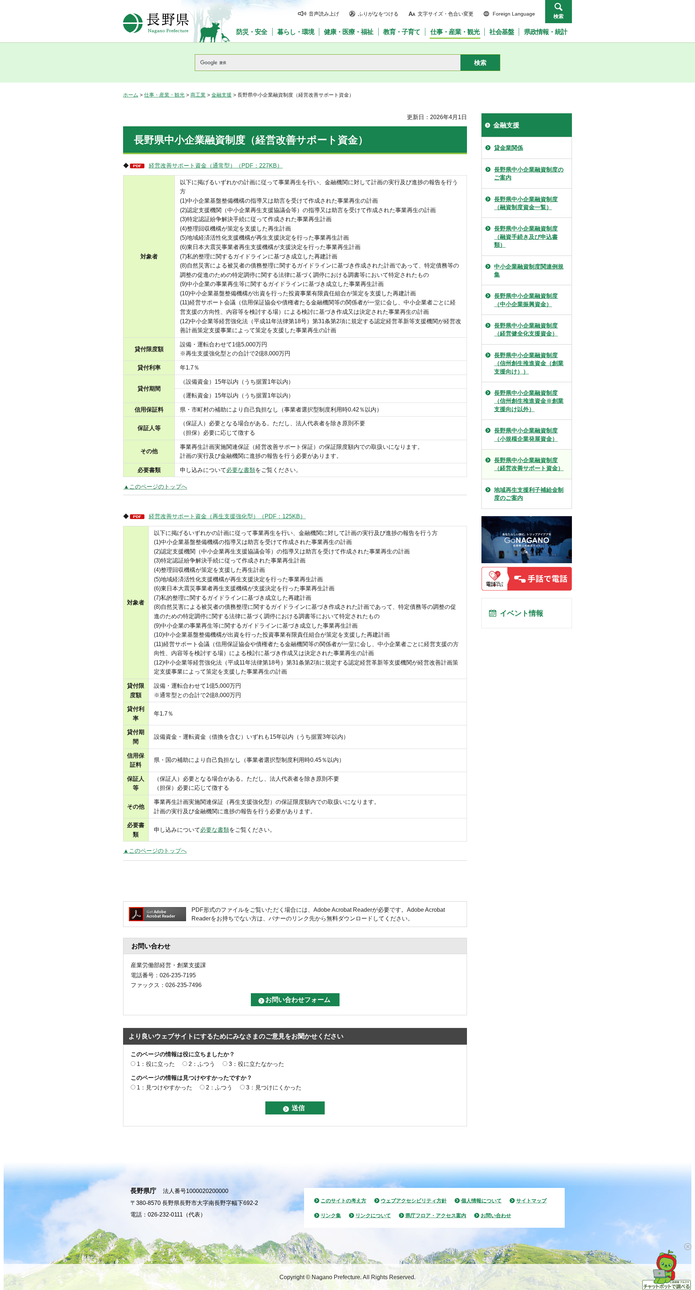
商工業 (198, 95)
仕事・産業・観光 (164, 95)
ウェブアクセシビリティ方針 (414, 1200)
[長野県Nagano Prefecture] (156, 23)
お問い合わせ (496, 1215)
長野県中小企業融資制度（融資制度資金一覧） (526, 203)
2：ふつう (202, 1064)
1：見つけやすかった (164, 1087)
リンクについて (373, 1215)
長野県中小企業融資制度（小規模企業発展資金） (526, 434)
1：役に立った (156, 1064)
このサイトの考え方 (343, 1200)
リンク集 (331, 1215)
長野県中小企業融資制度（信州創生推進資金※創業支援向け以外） (529, 401)
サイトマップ (531, 1200)
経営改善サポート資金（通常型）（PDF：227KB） (216, 166)
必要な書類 (240, 470)
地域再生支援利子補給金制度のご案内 (529, 494)
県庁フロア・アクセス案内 (435, 1215)
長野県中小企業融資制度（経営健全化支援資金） (526, 329)
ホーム (130, 95)
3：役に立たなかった (256, 1064)
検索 (558, 16)
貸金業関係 (508, 148)
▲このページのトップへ (155, 487)
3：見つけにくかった (274, 1087)
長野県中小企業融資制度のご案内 (529, 173)
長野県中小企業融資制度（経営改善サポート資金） (529, 464)
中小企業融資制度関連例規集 (529, 271)
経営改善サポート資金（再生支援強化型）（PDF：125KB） (227, 516)
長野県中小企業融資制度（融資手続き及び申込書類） (526, 236)
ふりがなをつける (378, 14)
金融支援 (221, 95)
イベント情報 (521, 613)
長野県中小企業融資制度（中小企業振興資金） (526, 300)
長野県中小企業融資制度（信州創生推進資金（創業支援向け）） (529, 363)
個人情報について (481, 1200)
